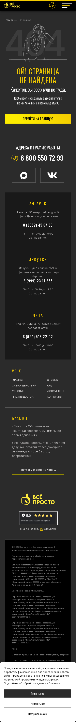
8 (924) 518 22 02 (38, 336)
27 (41, 528)
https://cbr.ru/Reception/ (57, 655)
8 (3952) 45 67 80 (38, 225)
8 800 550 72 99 (42, 157)
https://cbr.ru (37, 591)
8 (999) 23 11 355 (38, 280)
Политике (54, 683)
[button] (67, 5)
